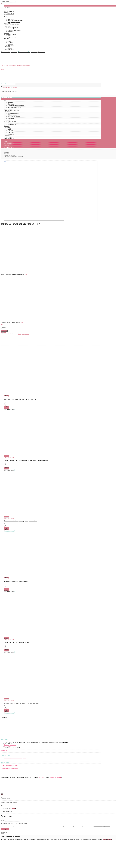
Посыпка (10, 18)
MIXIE (5, 16)
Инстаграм (4, 751)
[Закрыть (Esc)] (1, 832)
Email (3, 820)
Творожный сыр (12, 37)
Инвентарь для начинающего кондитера (15, 758)
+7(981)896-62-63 (9, 14)
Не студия (59, 777)
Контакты (6, 12)
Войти (14, 808)
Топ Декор (10, 42)
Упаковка (6, 33)
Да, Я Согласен (107, 839)
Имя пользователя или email (9, 802)
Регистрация (5, 829)
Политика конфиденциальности (9, 765)
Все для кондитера (9, 11)
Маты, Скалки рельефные (14, 30)
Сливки (9, 35)
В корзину (4, 330)
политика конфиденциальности (102, 826)
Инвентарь (7, 26)
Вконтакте (4, 750)
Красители (7, 39)
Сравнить (3, 332)
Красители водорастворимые (15, 20)
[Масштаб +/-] (6, 832)
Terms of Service (52, 777)
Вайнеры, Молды (12, 28)
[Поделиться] (3, 832)
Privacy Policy (42, 777)
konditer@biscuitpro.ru (10, 745)
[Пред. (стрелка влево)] (1, 833)
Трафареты (10, 31)
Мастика (6, 38)
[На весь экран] (4, 832)
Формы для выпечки (13, 27)
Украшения (7, 46)
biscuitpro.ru (7, 746)
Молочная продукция (10, 34)
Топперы (10, 48)
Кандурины (11, 19)
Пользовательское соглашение (9, 768)
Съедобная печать (9, 49)
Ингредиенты (7, 23)
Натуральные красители (14, 22)
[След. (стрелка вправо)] (3, 833)
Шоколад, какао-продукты (11, 24)
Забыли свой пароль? (6, 811)
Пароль (3, 805)
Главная (6, 9)
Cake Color (10, 44)
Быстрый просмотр (9, 396)
